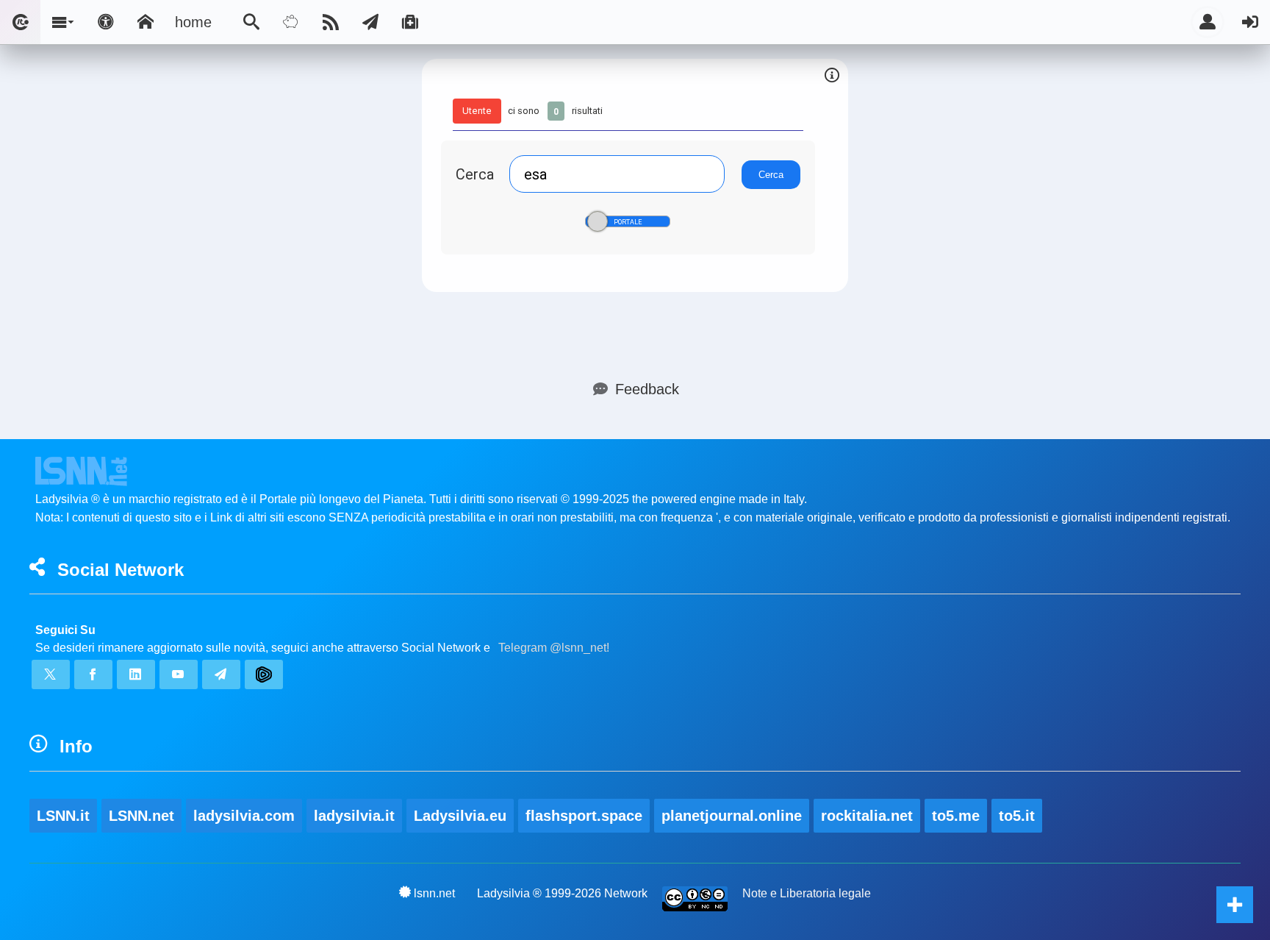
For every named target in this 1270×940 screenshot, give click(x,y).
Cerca (475, 174)
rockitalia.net (867, 816)
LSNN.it (63, 816)
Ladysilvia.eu (460, 816)
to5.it (1017, 816)
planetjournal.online (731, 816)
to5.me (956, 816)
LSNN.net (141, 816)
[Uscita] (1250, 22)
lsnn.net (434, 893)
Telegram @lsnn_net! (553, 647)
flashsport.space (583, 816)
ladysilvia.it (354, 816)
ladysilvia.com (244, 816)
